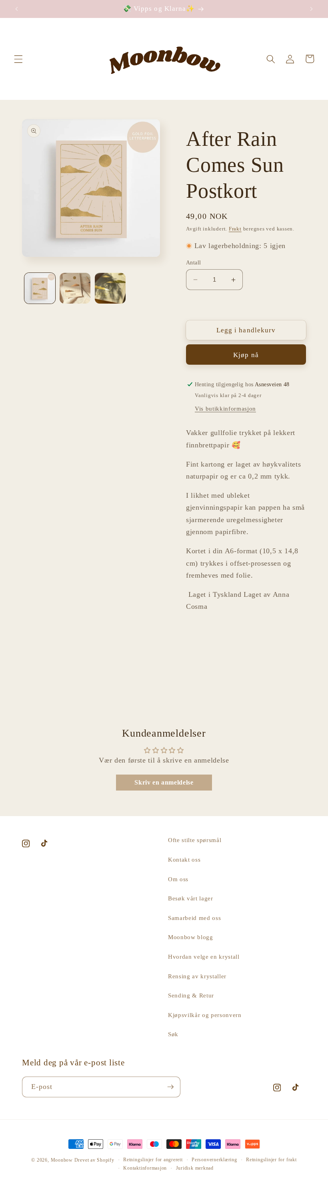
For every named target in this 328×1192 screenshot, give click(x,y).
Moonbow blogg (190, 937)
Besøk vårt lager (190, 898)
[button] (18, 58)
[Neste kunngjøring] (311, 9)
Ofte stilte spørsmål (194, 839)
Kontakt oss (184, 859)
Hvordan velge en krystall (204, 956)
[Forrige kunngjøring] (17, 9)
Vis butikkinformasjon (225, 408)
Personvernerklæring (214, 1159)
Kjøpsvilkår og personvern (205, 1014)
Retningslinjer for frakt (271, 1159)
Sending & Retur (191, 995)
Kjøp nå (246, 355)
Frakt (235, 229)
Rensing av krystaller (197, 976)
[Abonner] (170, 1087)
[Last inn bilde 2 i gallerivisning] (75, 288)
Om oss (178, 879)
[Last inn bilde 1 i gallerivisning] (39, 288)
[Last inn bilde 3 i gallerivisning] (110, 288)
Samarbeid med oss (194, 917)
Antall (193, 262)
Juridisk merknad (195, 1168)
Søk (173, 1034)
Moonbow (62, 1160)
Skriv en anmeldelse (164, 782)
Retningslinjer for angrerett (153, 1159)
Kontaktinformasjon (145, 1168)
